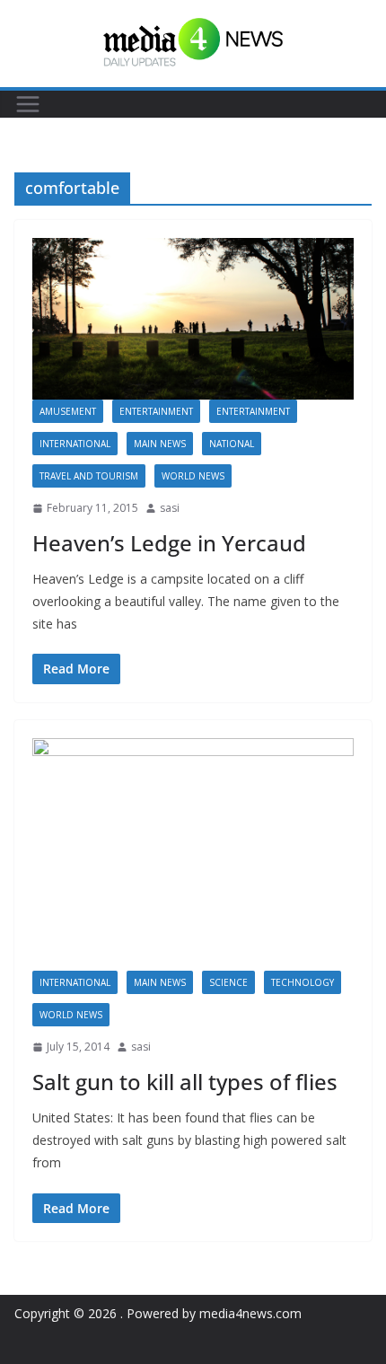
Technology (302, 982)
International (74, 443)
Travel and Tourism (88, 476)
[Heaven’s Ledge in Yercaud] (193, 319)
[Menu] (27, 104)
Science (228, 982)
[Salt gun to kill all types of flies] (193, 855)
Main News (160, 443)
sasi (170, 507)
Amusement (67, 411)
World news (193, 476)
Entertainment (156, 411)
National (231, 443)
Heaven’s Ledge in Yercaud (169, 543)
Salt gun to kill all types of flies (185, 1081)
